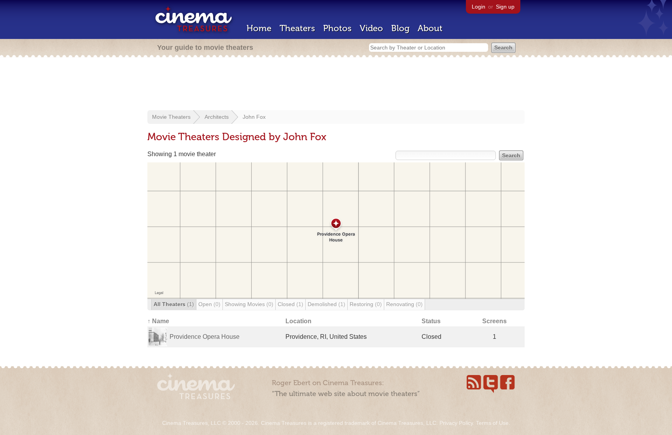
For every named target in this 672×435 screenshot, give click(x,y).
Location (298, 321)
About (430, 28)
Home (259, 28)
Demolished (326, 304)
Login (478, 7)
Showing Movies (249, 304)
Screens (494, 321)
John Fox (254, 117)
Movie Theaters (171, 117)
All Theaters (174, 304)
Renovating (404, 304)
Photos (337, 28)
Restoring (366, 304)
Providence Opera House (205, 336)
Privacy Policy (456, 423)
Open (209, 304)
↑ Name (158, 321)
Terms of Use (492, 423)
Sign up (505, 7)
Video (371, 28)
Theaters (297, 28)
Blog (400, 28)
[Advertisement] (336, 84)
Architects (217, 117)
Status (431, 321)
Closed (290, 304)
